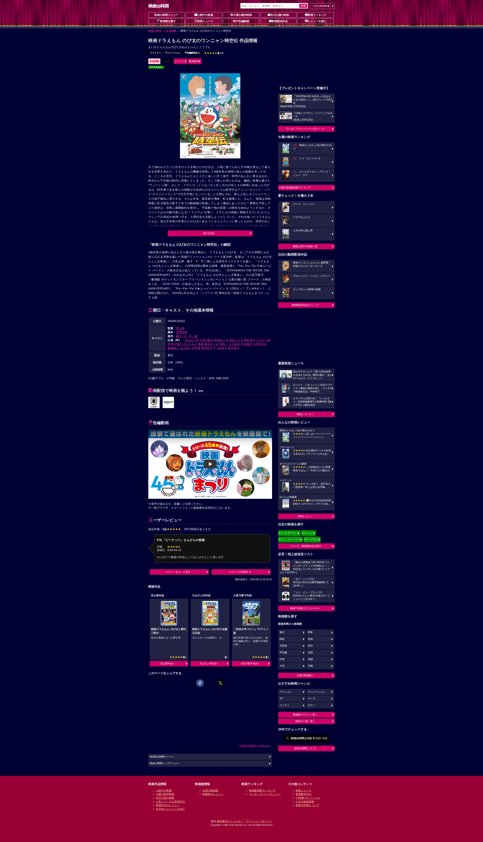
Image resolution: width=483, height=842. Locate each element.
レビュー (179, 61)
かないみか (190, 344)
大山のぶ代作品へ (209, 663)
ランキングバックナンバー (265, 794)
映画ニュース (205, 21)
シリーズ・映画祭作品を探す (305, 546)
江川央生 (234, 344)
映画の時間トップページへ (164, 763)
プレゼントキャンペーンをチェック (305, 128)
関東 (310, 632)
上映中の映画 (205, 14)
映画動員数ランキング (262, 790)
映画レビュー (305, 516)
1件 (214, 52)
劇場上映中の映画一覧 (305, 246)
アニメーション (173, 52)
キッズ (311, 698)
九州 (282, 666)
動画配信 (194, 61)
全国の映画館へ (305, 675)
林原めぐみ (221, 340)
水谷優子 (246, 344)
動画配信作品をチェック (305, 305)
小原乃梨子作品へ (250, 663)
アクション (286, 692)
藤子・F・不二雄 (187, 336)
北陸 (310, 652)
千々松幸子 (220, 348)
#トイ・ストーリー (289, 539)
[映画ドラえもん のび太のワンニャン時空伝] (154, 402)
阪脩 (201, 344)
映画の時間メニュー (166, 14)
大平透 (196, 348)
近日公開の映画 (280, 14)
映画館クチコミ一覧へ (305, 714)
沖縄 (310, 666)
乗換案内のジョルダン (230, 821)
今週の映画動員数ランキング (295, 187)
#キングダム (311, 539)
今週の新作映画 (242, 14)
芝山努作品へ (167, 663)
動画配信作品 (280, 21)
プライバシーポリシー (259, 821)
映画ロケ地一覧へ (305, 721)
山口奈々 (185, 348)
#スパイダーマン (288, 533)
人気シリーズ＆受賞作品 (170, 801)
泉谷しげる (236, 340)
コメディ (284, 705)
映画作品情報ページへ (162, 756)
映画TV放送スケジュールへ (305, 608)
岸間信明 (181, 332)
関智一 (223, 344)
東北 (310, 645)
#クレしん (307, 533)
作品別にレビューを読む (170, 809)
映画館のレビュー (213, 794)
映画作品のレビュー (168, 805)
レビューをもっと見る (178, 571)
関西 (282, 639)
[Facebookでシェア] (200, 683)
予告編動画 (242, 21)
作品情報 (171, 30)
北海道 (283, 645)
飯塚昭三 (173, 348)
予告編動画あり (192, 52)
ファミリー (155, 52)
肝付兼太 (176, 344)
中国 (282, 659)
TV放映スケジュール (308, 797)
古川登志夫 (260, 344)
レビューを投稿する (240, 571)
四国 (310, 659)
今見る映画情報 (305, 801)
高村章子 (206, 348)
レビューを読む (317, 21)
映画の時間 (155, 30)
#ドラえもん (156, 67)
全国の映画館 (210, 790)
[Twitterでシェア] (220, 683)
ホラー (311, 705)
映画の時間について (305, 748)
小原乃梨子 (206, 340)
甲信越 (283, 652)
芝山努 (180, 328)
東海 (310, 639)
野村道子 (249, 340)
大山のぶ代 (192, 340)
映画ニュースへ (305, 414)
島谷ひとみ (212, 344)
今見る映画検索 (321, 6)
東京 (282, 632)
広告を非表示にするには (254, 745)
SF (281, 698)
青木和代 (233, 348)
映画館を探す (168, 21)
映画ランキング (317, 14)
